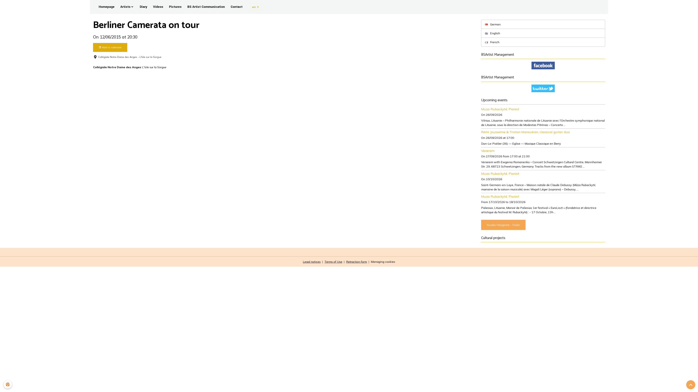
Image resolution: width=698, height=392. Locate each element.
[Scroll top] (690, 384)
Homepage (107, 7)
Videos (158, 7)
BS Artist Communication (206, 7)
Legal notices (312, 262)
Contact (236, 7)
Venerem (488, 151)
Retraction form (356, 262)
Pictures (175, 7)
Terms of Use (333, 262)
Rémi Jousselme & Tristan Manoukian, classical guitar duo (525, 132)
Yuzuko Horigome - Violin (503, 225)
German (495, 24)
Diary (143, 7)
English (494, 33)
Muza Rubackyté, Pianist (500, 109)
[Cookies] (8, 384)
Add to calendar (111, 47)
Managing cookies (383, 262)
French (494, 42)
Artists (125, 7)
